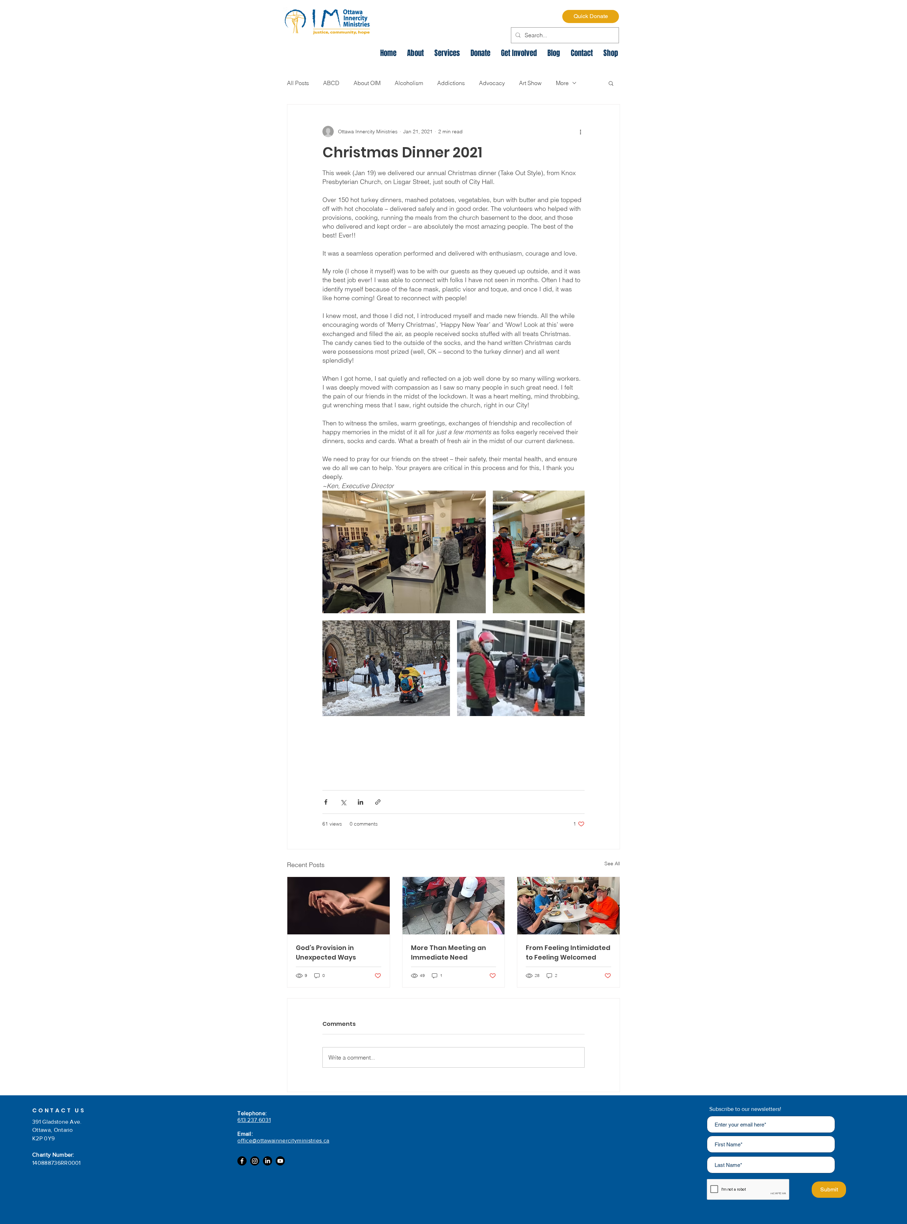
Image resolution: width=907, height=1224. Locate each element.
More (562, 82)
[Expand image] (404, 552)
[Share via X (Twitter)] (343, 802)
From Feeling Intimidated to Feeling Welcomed (568, 952)
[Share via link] (377, 802)
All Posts (298, 82)
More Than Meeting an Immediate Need (448, 952)
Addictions (451, 82)
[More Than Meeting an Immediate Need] (453, 905)
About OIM (367, 82)
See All (612, 863)
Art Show (530, 82)
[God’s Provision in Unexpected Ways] (338, 905)
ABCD (331, 82)
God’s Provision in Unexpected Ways (326, 952)
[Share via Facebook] (325, 802)
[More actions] (580, 131)
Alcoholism (409, 82)
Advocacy (492, 82)
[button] (611, 83)
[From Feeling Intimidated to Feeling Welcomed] (568, 905)
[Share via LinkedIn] (360, 802)
